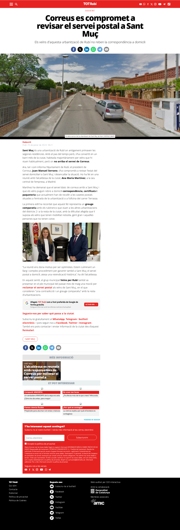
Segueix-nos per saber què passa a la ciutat (48, 313)
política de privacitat (46, 443)
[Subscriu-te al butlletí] (140, 4)
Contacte (13, 489)
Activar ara (90, 304)
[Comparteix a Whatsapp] (93, 49)
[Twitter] (152, 4)
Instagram (85, 322)
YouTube (59, 507)
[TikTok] (169, 4)
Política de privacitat (18, 496)
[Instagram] (155, 4)
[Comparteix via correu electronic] (106, 49)
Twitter (73, 322)
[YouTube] (160, 4)
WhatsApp (59, 319)
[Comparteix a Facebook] (73, 49)
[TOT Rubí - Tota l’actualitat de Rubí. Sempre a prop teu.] (90, 3)
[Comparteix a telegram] (100, 49)
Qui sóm (12, 485)
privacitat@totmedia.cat (77, 459)
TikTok (58, 517)
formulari (28, 330)
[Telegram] (164, 4)
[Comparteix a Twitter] (80, 49)
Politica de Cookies (17, 500)
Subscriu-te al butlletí (65, 486)
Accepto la (41, 444)
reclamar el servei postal (38, 287)
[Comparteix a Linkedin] (86, 49)
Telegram (71, 319)
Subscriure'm (82, 437)
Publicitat (13, 493)
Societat (90, 10)
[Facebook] (148, 4)
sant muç (30, 339)
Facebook (61, 322)
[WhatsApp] (144, 4)
